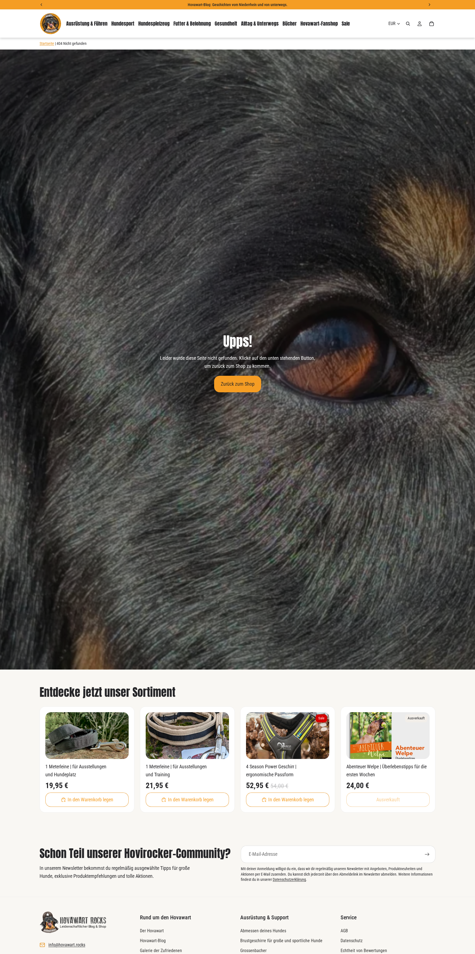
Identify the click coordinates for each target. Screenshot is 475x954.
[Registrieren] (427, 854)
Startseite (47, 43)
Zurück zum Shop (238, 384)
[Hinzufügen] (120, 751)
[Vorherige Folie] (53, 736)
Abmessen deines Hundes (263, 930)
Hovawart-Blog (153, 940)
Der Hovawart (152, 930)
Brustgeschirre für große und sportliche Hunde (281, 940)
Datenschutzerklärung (289, 879)
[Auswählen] (321, 751)
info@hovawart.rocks (66, 944)
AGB (344, 930)
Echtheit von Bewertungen (364, 950)
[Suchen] (408, 24)
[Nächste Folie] (120, 736)
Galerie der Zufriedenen (161, 950)
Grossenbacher (253, 950)
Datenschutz (352, 940)
